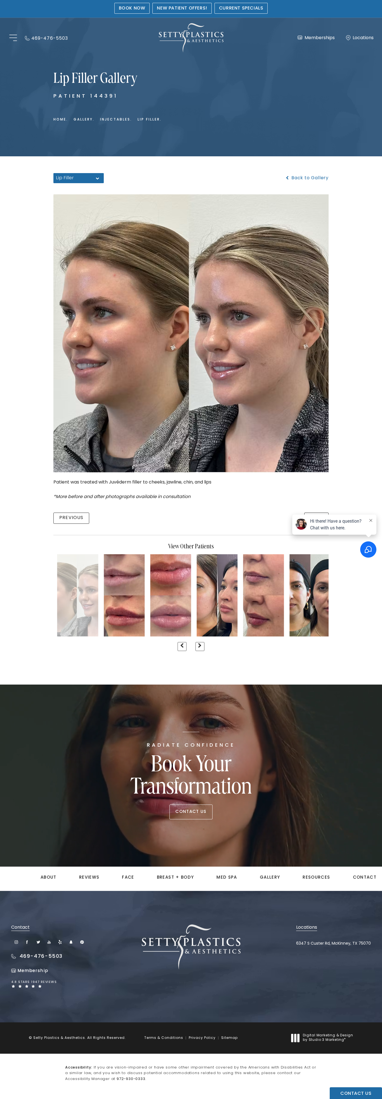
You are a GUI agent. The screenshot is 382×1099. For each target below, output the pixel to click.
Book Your (191, 771)
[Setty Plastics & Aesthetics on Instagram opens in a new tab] (16, 941)
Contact (364, 878)
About (48, 878)
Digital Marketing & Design (328, 1038)
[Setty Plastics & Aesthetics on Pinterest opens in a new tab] (81, 941)
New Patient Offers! (182, 8)
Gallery (270, 878)
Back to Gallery (309, 178)
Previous (71, 518)
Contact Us (191, 812)
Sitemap (229, 1038)
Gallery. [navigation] (84, 119)
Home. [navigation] (60, 119)
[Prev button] (182, 646)
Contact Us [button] (355, 1093)
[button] (13, 38)
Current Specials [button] (241, 8)
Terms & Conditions (163, 1038)
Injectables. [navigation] (116, 119)
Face (128, 878)
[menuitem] (16, 941)
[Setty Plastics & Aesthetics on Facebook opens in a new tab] (27, 941)
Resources (316, 878)
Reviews (89, 878)
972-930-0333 (131, 1079)
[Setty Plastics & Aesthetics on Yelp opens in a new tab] (59, 941)
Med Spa (226, 878)
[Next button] (199, 646)
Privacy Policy (202, 1038)
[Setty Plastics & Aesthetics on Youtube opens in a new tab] (49, 941)
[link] (46, 38)
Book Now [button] (132, 8)
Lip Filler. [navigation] (150, 119)
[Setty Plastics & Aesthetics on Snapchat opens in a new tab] (70, 941)
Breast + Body (175, 878)
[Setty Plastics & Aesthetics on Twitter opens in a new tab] (38, 941)
